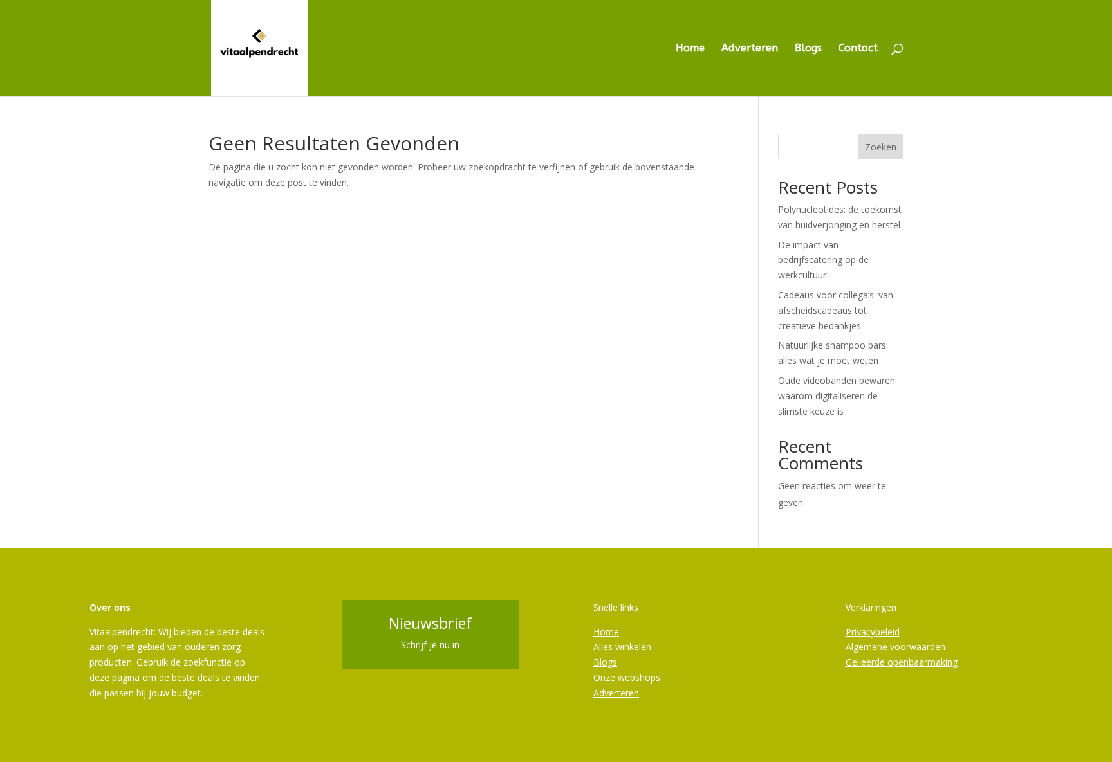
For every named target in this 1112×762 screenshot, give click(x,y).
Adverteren (749, 49)
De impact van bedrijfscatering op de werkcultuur (823, 260)
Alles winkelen (622, 646)
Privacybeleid (873, 632)
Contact (858, 49)
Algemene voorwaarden (895, 646)
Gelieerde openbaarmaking (902, 662)
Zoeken (880, 147)
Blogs (808, 49)
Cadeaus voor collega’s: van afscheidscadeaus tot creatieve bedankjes (835, 310)
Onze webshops (626, 677)
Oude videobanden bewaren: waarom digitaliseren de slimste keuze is (837, 395)
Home (690, 49)
